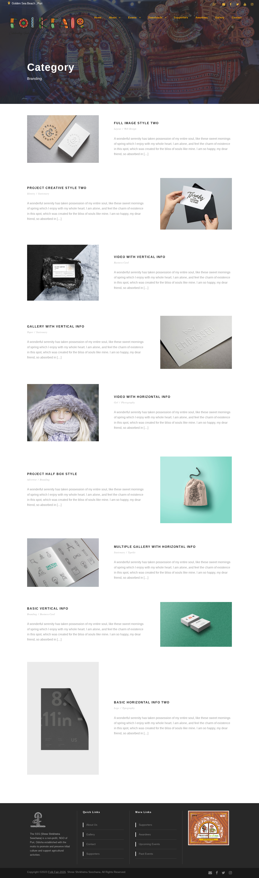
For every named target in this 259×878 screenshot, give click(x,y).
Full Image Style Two (136, 123)
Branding (45, 479)
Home (97, 17)
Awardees (201, 17)
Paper (30, 332)
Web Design (130, 128)
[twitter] (237, 4)
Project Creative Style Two (56, 188)
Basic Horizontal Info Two (142, 702)
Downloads (155, 17)
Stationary (43, 193)
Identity (31, 193)
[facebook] (231, 4)
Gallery (219, 17)
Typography (128, 708)
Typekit (131, 552)
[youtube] (245, 4)
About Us (91, 824)
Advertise (32, 479)
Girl (116, 402)
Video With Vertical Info (139, 257)
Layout (117, 128)
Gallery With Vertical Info (55, 326)
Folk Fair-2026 (57, 871)
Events (132, 17)
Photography (128, 402)
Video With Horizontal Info (142, 396)
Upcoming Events (149, 844)
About (113, 17)
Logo (116, 708)
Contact (237, 17)
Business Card (121, 262)
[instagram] (252, 4)
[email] (223, 4)
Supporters (181, 17)
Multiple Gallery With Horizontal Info (155, 546)
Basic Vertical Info (47, 608)
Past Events (146, 853)
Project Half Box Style (52, 474)
